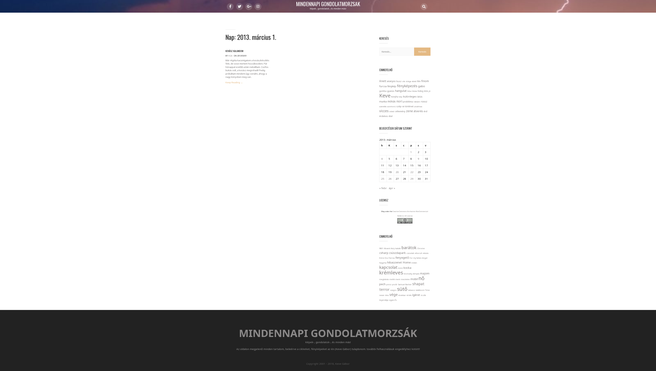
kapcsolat (388, 267)
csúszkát (410, 253)
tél (403, 106)
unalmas (418, 106)
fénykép (391, 86)
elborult (418, 253)
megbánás (384, 279)
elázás (425, 253)
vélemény (400, 111)
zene (409, 111)
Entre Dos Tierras (387, 258)
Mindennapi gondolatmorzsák (328, 4)
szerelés (382, 106)
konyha (394, 96)
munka (383, 101)
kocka (407, 268)
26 (390, 178)
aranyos (391, 81)
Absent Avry (389, 248)
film (419, 81)
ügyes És (393, 300)
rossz (424, 101)
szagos (393, 290)
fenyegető (402, 258)
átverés (418, 111)
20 (397, 172)
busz (398, 81)
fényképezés (407, 85)
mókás (391, 101)
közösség (408, 274)
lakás (419, 96)
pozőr (394, 284)
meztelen (405, 279)
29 (411, 178)
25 (382, 178)
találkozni (420, 290)
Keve (385, 95)
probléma (408, 101)
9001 (381, 248)
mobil (414, 279)
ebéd (414, 81)
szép (398, 106)
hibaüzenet (394, 262)
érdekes (383, 116)
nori (399, 101)
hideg (420, 91)
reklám (417, 101)
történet (409, 106)
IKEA (426, 91)
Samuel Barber (405, 284)
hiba (409, 91)
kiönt (400, 268)
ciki (403, 81)
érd (425, 111)
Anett (382, 81)
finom (425, 81)
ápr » (392, 188)
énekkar (402, 295)
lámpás (416, 274)
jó (429, 91)
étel (391, 116)
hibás (414, 91)
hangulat (401, 91)
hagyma (382, 263)
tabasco (411, 290)
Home (407, 262)
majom (424, 273)
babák (398, 248)
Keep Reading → (234, 82)
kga (230, 55)
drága (408, 81)
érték (409, 295)
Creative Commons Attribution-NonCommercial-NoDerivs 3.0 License (410, 213)
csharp (383, 253)
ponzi (388, 284)
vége (394, 294)
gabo (421, 86)
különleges (409, 96)
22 (411, 172)
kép (400, 97)
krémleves (391, 272)
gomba (382, 91)
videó (391, 111)
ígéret (416, 295)
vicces (384, 111)
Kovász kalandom (234, 51)
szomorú (391, 106)
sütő (402, 289)
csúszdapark (397, 253)
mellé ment (395, 279)
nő (422, 278)
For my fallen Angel (418, 258)
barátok (408, 247)
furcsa (383, 86)
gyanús (390, 91)
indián (414, 263)
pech (382, 284)
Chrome (421, 248)
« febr (383, 188)
